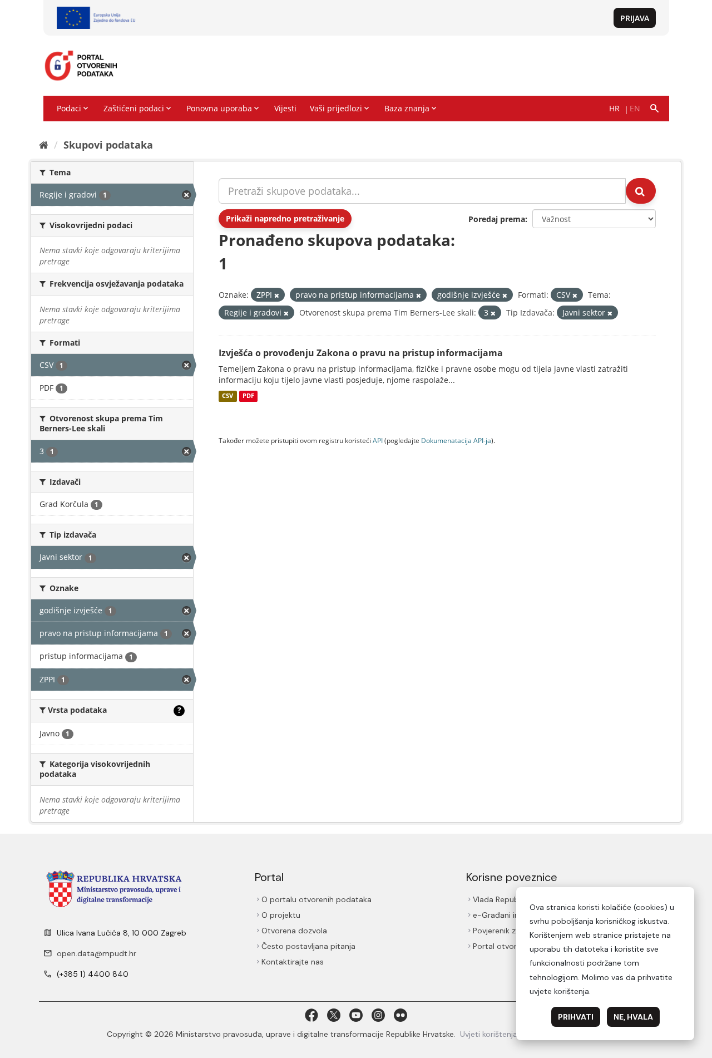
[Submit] (641, 191)
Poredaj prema (496, 219)
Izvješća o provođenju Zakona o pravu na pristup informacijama (361, 353)
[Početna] (43, 144)
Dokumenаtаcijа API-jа (456, 440)
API (378, 440)
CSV (227, 396)
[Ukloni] (276, 295)
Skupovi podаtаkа (108, 144)
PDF (248, 396)
